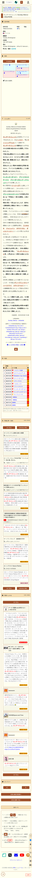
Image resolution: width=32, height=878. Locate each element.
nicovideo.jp (8, 337)
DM (14, 867)
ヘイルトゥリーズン (22, 65)
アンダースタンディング (22, 72)
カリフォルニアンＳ (19, 373)
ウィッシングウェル (9, 71)
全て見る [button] (9, 427)
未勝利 (14, 402)
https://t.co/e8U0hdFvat (16, 747)
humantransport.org (12, 327)
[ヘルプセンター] (28, 855)
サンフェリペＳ (18, 394)
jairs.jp (17, 331)
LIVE (28, 875)
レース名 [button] (14, 367)
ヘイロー (6, 65)
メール (21, 867)
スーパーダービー (19, 378)
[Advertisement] (16, 102)
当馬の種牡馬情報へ (16, 794)
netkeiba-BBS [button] (23, 427)
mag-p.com (22, 327)
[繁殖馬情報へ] (9, 65)
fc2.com (20, 325)
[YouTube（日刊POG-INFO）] (22, 855)
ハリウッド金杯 (18, 370)
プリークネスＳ (18, 386)
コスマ (18, 68)
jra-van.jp (21, 329)
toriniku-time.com (12, 329)
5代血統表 (9, 61)
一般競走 (14, 397)
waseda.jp (23, 337)
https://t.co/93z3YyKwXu (12, 749)
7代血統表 (23, 61)
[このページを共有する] (3, 874)
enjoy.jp (22, 331)
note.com (16, 337)
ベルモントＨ (18, 383)
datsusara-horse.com (15, 333)
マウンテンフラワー (22, 75)
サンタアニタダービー (20, 391)
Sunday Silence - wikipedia (16, 320)
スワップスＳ (18, 381)
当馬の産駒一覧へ (16, 800)
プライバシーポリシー (16, 860)
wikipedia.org (13, 325)
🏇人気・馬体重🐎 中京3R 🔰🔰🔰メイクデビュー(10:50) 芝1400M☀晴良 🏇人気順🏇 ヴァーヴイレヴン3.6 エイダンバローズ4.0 (16, 9)
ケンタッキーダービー (20, 389)
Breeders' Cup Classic (20, 375)
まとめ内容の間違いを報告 (16, 345)
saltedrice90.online (13, 335)
